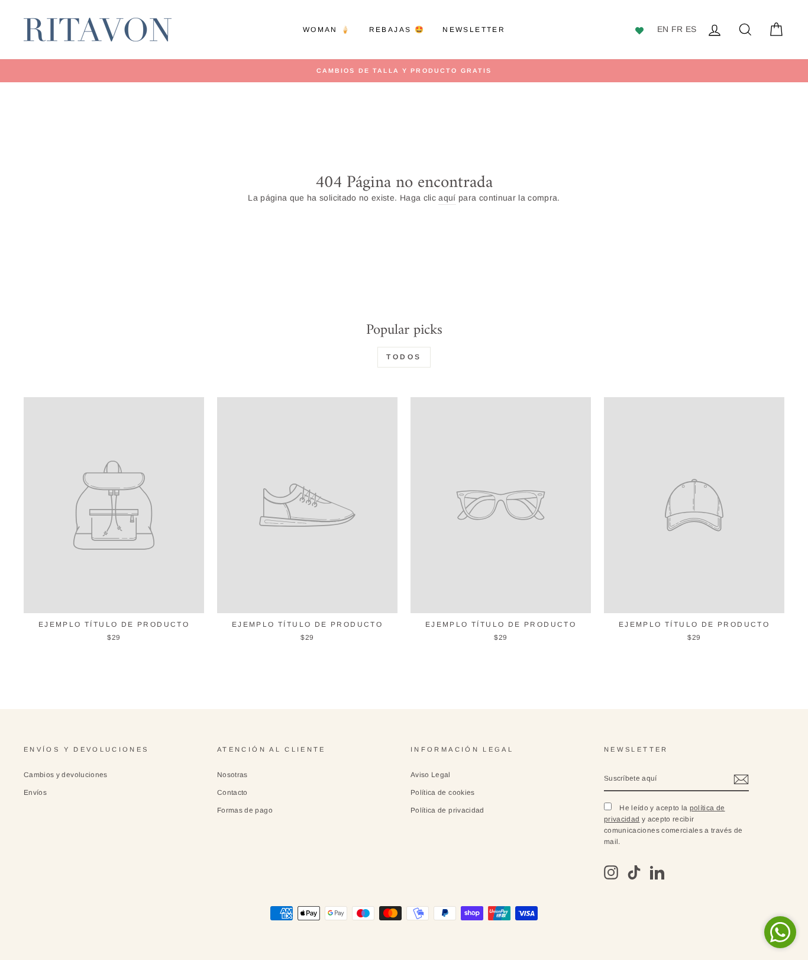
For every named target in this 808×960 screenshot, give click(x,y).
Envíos (35, 792)
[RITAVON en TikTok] (634, 872)
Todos (404, 357)
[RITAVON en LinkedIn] (657, 872)
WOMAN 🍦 (327, 29)
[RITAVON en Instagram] (611, 872)
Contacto (232, 792)
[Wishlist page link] (641, 29)
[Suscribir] (741, 779)
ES (691, 29)
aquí (446, 197)
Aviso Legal (431, 775)
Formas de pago (245, 810)
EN (663, 29)
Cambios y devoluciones (66, 775)
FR (677, 29)
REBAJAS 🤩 (397, 29)
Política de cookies (443, 792)
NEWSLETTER (473, 29)
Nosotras (232, 775)
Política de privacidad (447, 810)
